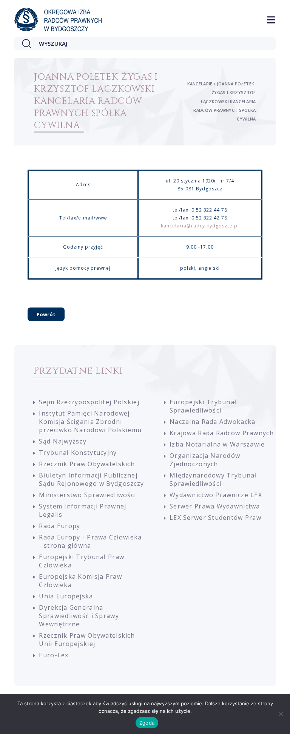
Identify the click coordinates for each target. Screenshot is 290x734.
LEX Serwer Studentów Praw (215, 517)
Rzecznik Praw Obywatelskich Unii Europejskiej (87, 639)
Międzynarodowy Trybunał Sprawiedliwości (213, 479)
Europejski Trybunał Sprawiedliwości (203, 406)
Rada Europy (59, 526)
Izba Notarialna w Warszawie (217, 444)
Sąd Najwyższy (62, 441)
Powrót (46, 314)
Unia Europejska (66, 596)
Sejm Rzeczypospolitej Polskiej (89, 402)
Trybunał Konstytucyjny (78, 452)
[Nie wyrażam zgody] (280, 714)
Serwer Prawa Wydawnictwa (215, 506)
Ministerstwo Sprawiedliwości (87, 495)
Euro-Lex (53, 655)
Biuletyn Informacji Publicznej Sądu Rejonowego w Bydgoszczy (91, 479)
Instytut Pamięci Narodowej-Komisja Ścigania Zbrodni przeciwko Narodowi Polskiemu (90, 421)
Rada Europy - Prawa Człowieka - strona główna (90, 541)
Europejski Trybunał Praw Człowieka (81, 561)
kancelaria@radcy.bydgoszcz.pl (200, 226)
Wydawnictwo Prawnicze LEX (216, 495)
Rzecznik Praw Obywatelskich (87, 464)
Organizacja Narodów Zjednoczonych (205, 459)
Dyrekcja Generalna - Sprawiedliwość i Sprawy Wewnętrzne (79, 615)
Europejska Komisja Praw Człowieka (80, 580)
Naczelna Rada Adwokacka (212, 421)
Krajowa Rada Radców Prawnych (222, 433)
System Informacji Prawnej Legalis (82, 510)
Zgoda (146, 723)
